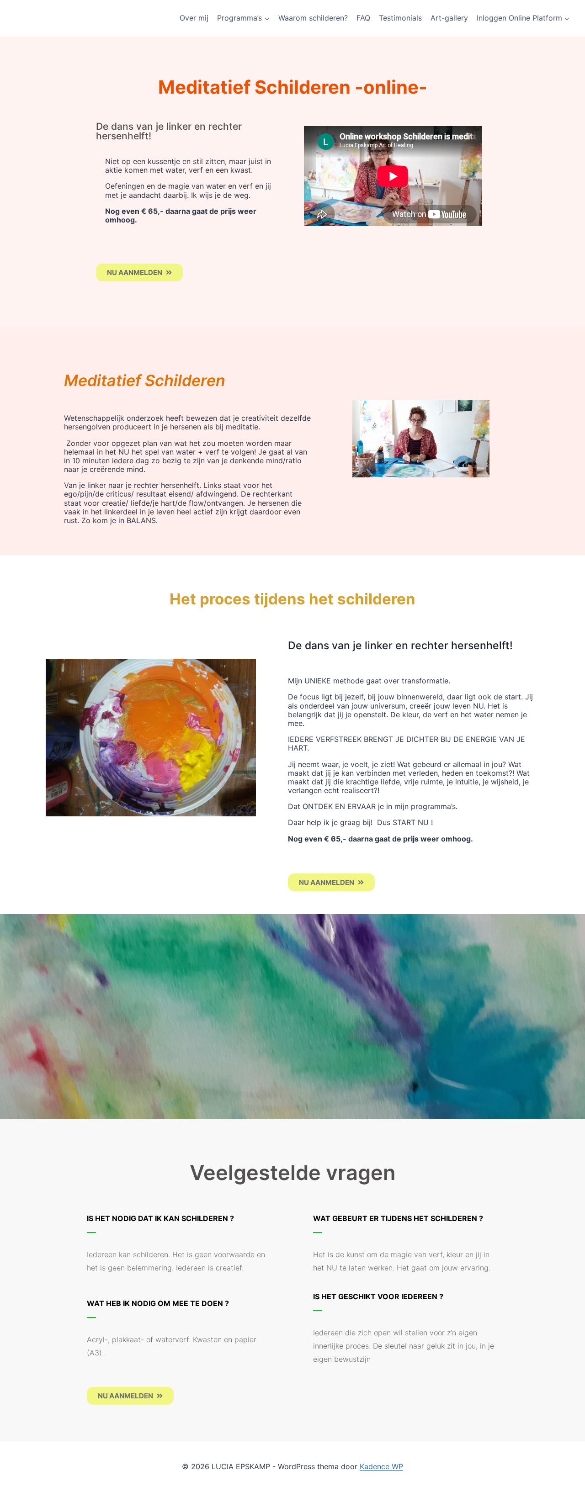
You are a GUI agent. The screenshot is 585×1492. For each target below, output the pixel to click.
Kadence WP (381, 1466)
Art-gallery (449, 17)
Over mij (194, 17)
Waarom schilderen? (313, 17)
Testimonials (400, 17)
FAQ (363, 17)
